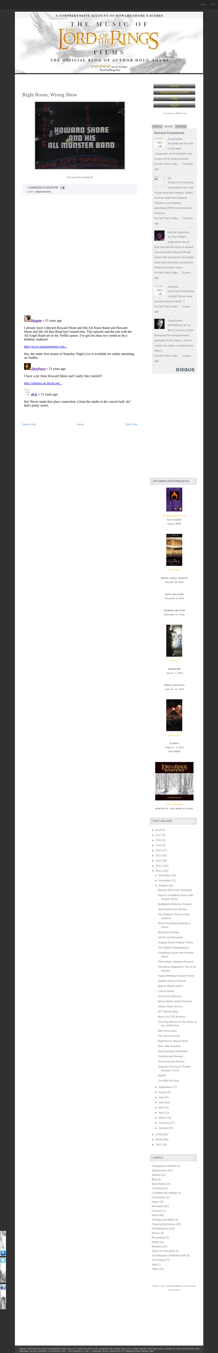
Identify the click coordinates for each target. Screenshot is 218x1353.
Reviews (157, 1246)
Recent (168, 126)
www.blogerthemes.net (139, 1351)
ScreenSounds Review (171, 1061)
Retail (155, 1242)
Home (202, 4)
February (164, 1122)
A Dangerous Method (164, 1166)
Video (155, 1269)
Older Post (131, 424)
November (165, 880)
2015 (159, 845)
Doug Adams (175, 139)
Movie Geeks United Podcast (174, 1001)
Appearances (43, 191)
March (162, 1117)
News (155, 1215)
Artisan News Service (170, 1006)
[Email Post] (62, 187)
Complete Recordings (164, 1192)
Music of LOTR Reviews (172, 1016)
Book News (158, 1183)
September (165, 1087)
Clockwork (158, 1188)
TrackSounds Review (170, 1056)
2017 (159, 835)
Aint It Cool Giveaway (170, 937)
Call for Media (166, 991)
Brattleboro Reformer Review (175, 904)
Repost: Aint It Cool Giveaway (175, 890)
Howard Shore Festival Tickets (175, 942)
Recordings (158, 1237)
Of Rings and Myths (163, 1219)
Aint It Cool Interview (170, 996)
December (165, 875)
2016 (159, 840)
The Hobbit (158, 1260)
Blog (154, 1179)
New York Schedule (169, 1046)
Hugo (155, 1201)
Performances (160, 1228)
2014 (159, 850)
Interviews (158, 1206)
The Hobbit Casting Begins (173, 947)
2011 (159, 865)
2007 (159, 1144)
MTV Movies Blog (168, 1011)
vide (154, 1264)
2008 (159, 1139)
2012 (159, 860)
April (162, 1112)
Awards (156, 1174)
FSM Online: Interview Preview (175, 961)
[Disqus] (79, 256)
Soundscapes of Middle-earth (169, 1255)
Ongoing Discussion (163, 1224)
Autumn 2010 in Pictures (172, 980)
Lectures (157, 1210)
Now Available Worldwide (173, 1051)
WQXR (162, 1075)
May (161, 1107)
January (164, 1128)
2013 (159, 855)
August (163, 1092)
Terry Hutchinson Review (172, 909)
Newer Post (29, 424)
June (162, 1102)
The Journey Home (169, 1035)
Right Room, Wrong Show (49, 94)
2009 (159, 1134)
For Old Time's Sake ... (167, 163)
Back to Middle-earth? (170, 986)
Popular (181, 126)
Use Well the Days (168, 1080)
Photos (156, 1233)
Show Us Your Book (163, 1251)
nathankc (173, 286)
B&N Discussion (167, 1030)
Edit (213, 4)
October (163, 885)
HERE (178, 524)
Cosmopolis (159, 1197)
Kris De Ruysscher (178, 232)
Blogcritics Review (168, 932)
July (161, 1097)
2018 (159, 830)
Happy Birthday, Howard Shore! (176, 975)
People (157, 126)
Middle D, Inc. (82, 1351)
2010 (159, 870)
